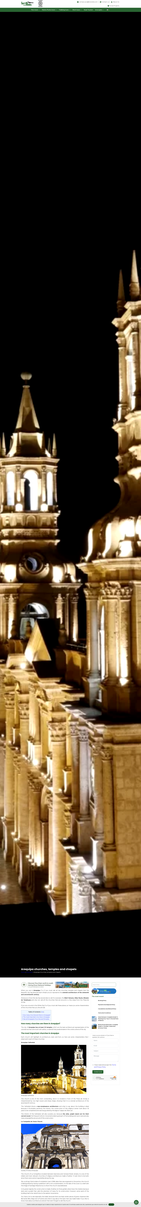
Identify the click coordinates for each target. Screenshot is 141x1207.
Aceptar (111, 1204)
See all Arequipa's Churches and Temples (35, 1019)
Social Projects (114, 6)
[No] (139, 1204)
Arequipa (29, 972)
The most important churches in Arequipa (36, 1017)
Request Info (83, 986)
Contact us (105, 2)
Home (23, 972)
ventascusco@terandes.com (88, 2)
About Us (116, 2)
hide (42, 1012)
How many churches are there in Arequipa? (36, 1015)
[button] (35, 9)
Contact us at (98, 1072)
